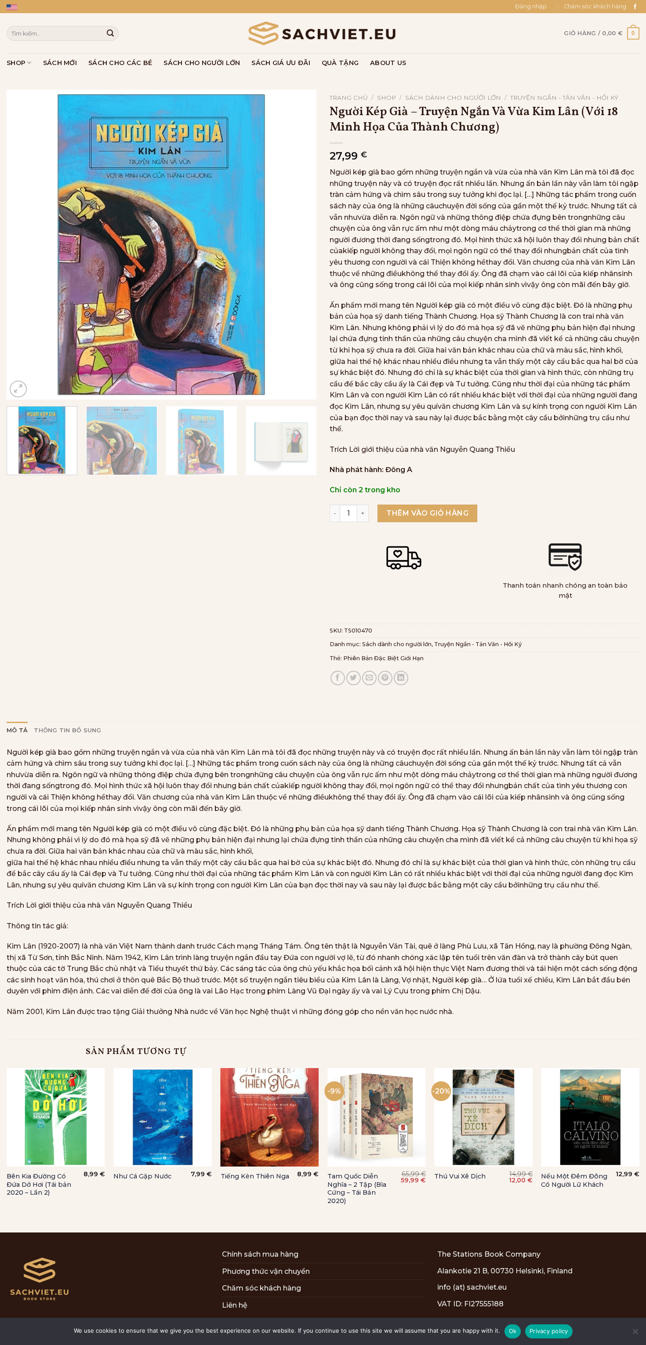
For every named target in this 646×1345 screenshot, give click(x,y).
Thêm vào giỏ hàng (427, 513)
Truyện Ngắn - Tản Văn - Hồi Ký (564, 97)
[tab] (17, 730)
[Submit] (110, 33)
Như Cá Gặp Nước (142, 1176)
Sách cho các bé (120, 63)
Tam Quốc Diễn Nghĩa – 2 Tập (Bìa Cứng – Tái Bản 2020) (356, 1188)
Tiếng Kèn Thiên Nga (255, 1176)
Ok (513, 1330)
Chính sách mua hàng (260, 1254)
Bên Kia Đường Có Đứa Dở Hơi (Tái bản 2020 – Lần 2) (39, 1184)
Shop (16, 63)
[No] (635, 1334)
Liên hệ (234, 1305)
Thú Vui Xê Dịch (460, 1176)
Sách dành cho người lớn (453, 97)
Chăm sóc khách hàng (595, 6)
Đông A (398, 469)
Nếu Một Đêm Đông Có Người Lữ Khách (574, 1180)
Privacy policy (549, 1330)
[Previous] (24, 245)
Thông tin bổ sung (67, 730)
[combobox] (63, 33)
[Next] (299, 245)
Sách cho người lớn (201, 63)
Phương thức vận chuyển (266, 1271)
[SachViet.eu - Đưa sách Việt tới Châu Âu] (323, 33)
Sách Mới (60, 63)
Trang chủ (349, 97)
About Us (388, 63)
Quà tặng (340, 63)
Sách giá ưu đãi (280, 63)
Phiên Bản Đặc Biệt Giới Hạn (383, 658)
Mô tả (17, 730)
